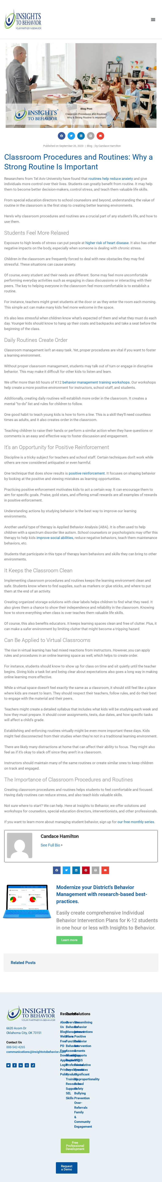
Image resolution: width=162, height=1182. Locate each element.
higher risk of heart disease (107, 243)
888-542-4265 (15, 1047)
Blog (89, 145)
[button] (153, 19)
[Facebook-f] (14, 1065)
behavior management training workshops (96, 382)
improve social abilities (54, 538)
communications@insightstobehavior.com (36, 1052)
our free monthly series (135, 822)
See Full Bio (50, 845)
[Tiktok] (33, 1065)
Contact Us (14, 1042)
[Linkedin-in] (21, 1065)
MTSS (78, 1060)
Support (71, 1089)
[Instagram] (27, 1065)
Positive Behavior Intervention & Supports (82, 1046)
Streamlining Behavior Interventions (83, 1027)
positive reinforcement (87, 473)
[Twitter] (8, 1065)
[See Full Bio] (61, 845)
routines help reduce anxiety (110, 178)
